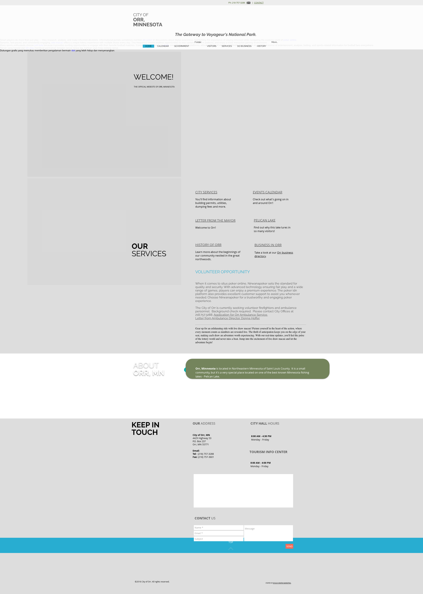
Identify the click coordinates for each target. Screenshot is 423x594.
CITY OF (141, 14)
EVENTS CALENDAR (267, 192)
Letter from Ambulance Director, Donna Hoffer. (227, 318)
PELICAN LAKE (264, 220)
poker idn (290, 290)
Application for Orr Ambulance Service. (241, 314)
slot (73, 50)
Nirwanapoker (257, 283)
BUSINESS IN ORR (268, 245)
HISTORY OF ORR (208, 244)
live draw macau (242, 328)
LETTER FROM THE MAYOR (215, 220)
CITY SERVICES (206, 192)
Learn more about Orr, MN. (244, 388)
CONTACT (259, 2)
